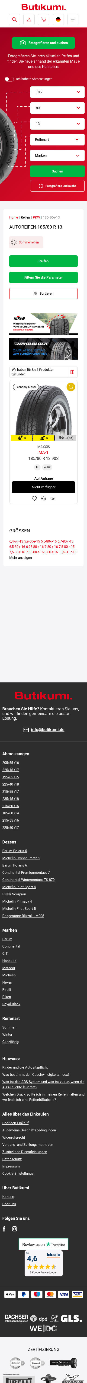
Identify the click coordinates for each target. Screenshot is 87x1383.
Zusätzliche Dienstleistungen (24, 1152)
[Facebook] (4, 1229)
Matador (8, 968)
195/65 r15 (10, 777)
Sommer (9, 1027)
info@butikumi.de (47, 730)
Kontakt (8, 1197)
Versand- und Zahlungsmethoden (27, 1145)
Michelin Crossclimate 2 (21, 858)
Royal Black (11, 1004)
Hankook (9, 961)
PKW (36, 217)
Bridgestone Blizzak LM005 (23, 916)
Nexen (7, 982)
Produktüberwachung (53, 498)
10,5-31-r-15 (67, 552)
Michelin (9, 975)
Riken (6, 997)
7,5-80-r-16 (17, 552)
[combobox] (57, 92)
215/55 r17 (10, 791)
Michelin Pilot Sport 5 (19, 909)
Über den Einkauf (15, 1123)
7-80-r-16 (51, 547)
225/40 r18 (10, 784)
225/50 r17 (10, 828)
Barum (7, 939)
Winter (7, 1034)
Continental (11, 946)
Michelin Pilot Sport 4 (19, 887)
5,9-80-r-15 (32, 541)
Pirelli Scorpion (14, 894)
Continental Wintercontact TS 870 (28, 880)
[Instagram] (14, 1229)
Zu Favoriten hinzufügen (34, 498)
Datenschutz (12, 1159)
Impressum (11, 1166)
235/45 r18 (10, 799)
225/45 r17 (10, 770)
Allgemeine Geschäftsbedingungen (29, 1130)
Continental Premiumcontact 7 (26, 872)
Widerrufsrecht (13, 1137)
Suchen (57, 171)
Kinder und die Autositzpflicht (25, 1067)
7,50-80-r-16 (35, 552)
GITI (5, 953)
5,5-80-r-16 (49, 541)
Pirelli (6, 990)
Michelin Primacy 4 (17, 901)
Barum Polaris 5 (14, 851)
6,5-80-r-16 (17, 547)
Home (13, 217)
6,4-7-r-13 (16, 541)
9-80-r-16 (51, 552)
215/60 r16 (10, 806)
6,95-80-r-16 (35, 547)
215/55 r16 (10, 820)
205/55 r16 (10, 763)
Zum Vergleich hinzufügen (43, 498)
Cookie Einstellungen (18, 1173)
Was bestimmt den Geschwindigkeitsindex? (35, 1075)
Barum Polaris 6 (14, 865)
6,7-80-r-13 (65, 541)
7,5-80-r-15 (66, 547)
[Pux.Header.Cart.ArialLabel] (43, 19)
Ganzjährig (10, 1042)
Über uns (9, 1204)
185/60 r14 (10, 813)
